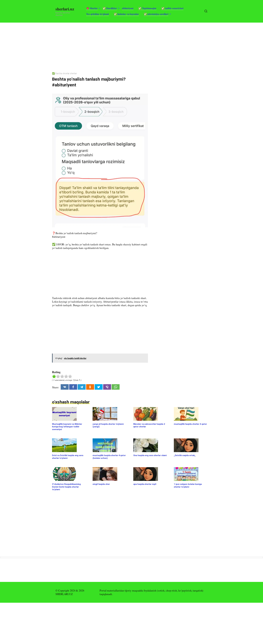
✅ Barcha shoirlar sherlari (64, 73)
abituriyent (127, 8)
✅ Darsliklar (110, 8)
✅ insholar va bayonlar (126, 14)
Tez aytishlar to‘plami (97, 14)
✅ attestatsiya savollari (156, 14)
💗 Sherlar (92, 8)
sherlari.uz (64, 9)
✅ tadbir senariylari (172, 8)
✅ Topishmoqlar (147, 8)
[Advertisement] (82, 42)
